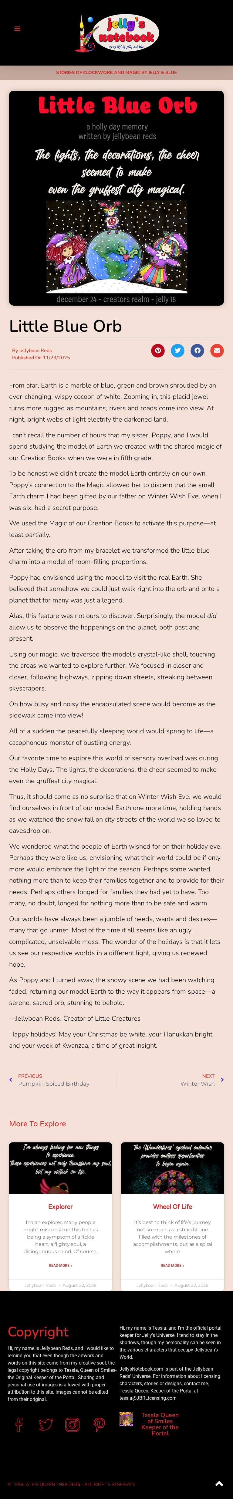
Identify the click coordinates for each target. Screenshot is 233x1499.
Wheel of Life (172, 1207)
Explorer (60, 1207)
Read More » (60, 1265)
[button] (17, 28)
